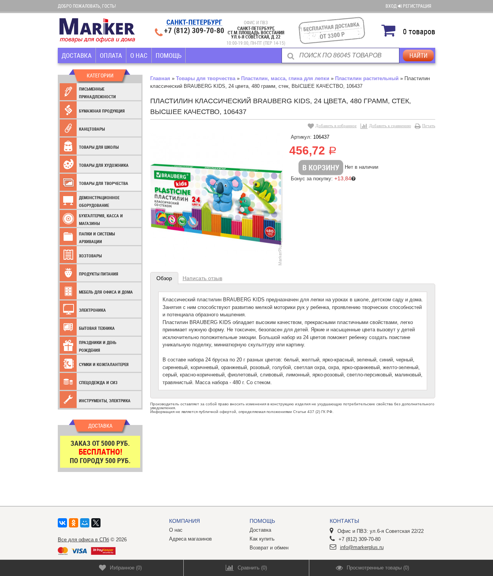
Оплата (111, 55)
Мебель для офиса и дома (106, 292)
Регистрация (417, 6)
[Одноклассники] (73, 522)
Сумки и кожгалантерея (104, 364)
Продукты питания (98, 274)
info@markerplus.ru (362, 547)
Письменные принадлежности (97, 92)
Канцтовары (92, 129)
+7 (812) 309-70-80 (194, 30)
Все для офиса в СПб (83, 539)
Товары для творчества (103, 183)
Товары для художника (104, 165)
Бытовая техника (97, 328)
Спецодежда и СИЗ (98, 382)
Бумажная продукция (102, 111)
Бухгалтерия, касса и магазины (101, 219)
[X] (96, 522)
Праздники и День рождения (97, 346)
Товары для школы (99, 147)
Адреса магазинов (190, 539)
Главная (160, 78)
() (126, 568)
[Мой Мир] (84, 522)
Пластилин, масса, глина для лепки (285, 78)
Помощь (168, 55)
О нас (139, 55)
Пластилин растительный (367, 78)
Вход (392, 6)
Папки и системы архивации (97, 237)
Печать (428, 125)
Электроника (92, 310)
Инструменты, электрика (105, 400)
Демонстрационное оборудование (99, 201)
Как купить (262, 539)
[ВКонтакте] (62, 522)
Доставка (77, 55)
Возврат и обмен (269, 548)
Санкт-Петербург (194, 22)
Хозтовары (90, 256)
